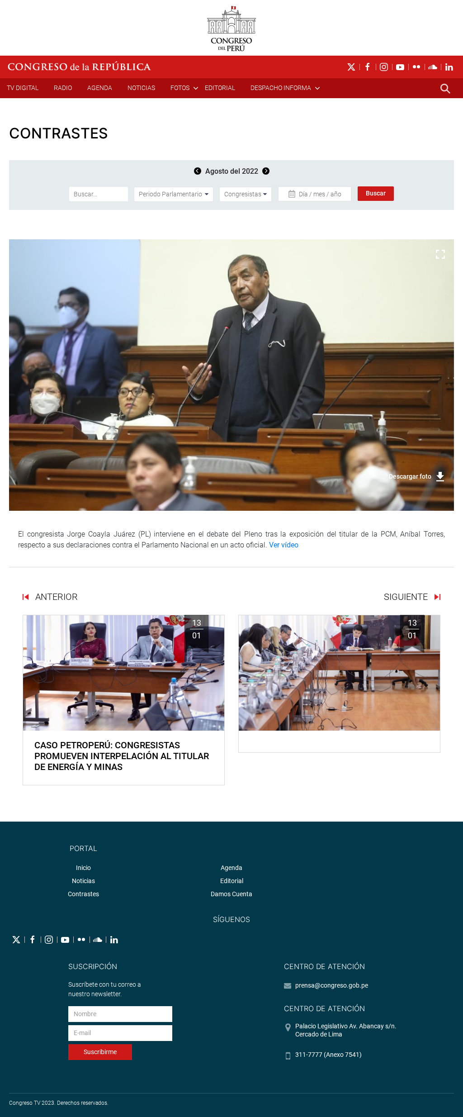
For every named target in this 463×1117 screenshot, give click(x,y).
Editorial (220, 87)
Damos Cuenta (231, 894)
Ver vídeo (283, 545)
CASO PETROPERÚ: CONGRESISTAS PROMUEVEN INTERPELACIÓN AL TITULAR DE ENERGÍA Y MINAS (121, 756)
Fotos (179, 87)
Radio (63, 87)
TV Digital (22, 87)
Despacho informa (280, 87)
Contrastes (83, 894)
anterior (55, 596)
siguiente (407, 596)
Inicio (83, 867)
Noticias (141, 87)
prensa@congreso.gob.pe (331, 985)
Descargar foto (410, 476)
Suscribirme (100, 1051)
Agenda (99, 87)
